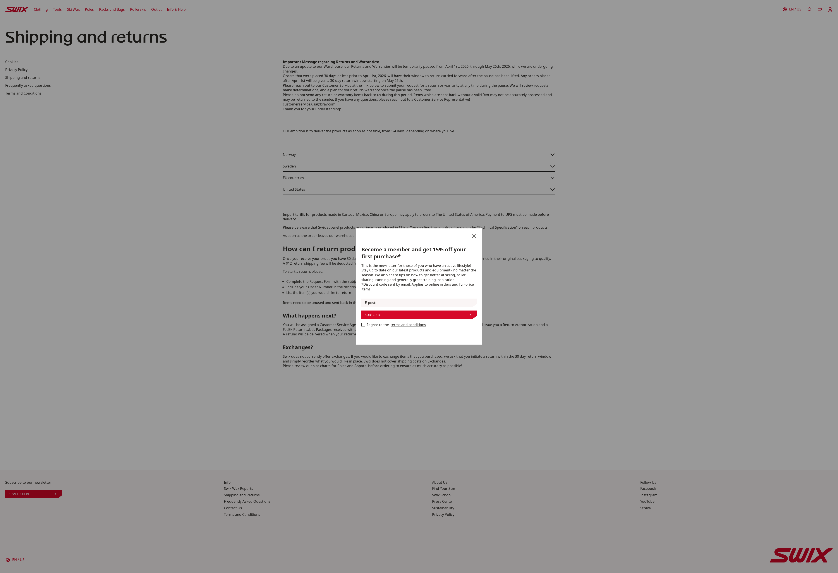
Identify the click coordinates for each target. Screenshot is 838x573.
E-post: (370, 302)
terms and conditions (408, 325)
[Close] (474, 236)
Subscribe (373, 315)
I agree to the (396, 325)
